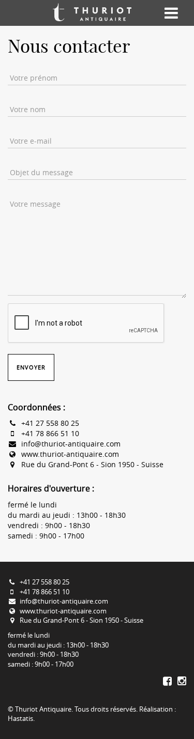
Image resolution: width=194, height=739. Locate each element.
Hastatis (20, 718)
